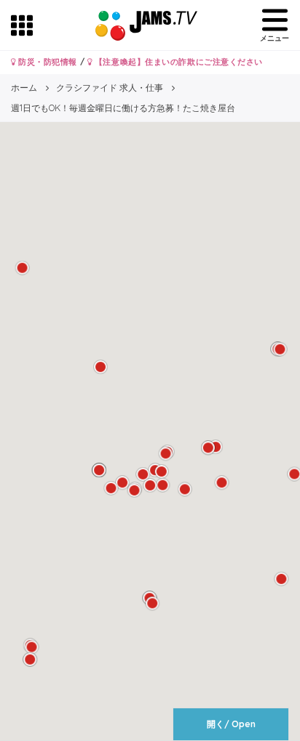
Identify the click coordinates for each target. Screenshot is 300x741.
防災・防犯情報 (46, 62)
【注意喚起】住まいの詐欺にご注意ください (177, 62)
